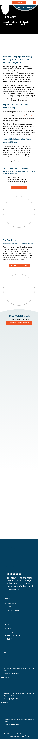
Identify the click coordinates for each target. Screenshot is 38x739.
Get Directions (19, 187)
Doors (10, 607)
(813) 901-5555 (14, 673)
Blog (9, 639)
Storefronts (13, 610)
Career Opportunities (19, 265)
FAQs (9, 629)
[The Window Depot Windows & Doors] (5, 8)
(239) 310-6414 (14, 699)
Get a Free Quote (25, 7)
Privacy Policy (24, 736)
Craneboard (28, 116)
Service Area (13, 635)
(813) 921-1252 (14, 724)
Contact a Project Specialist (19, 323)
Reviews (11, 632)
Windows (11, 603)
